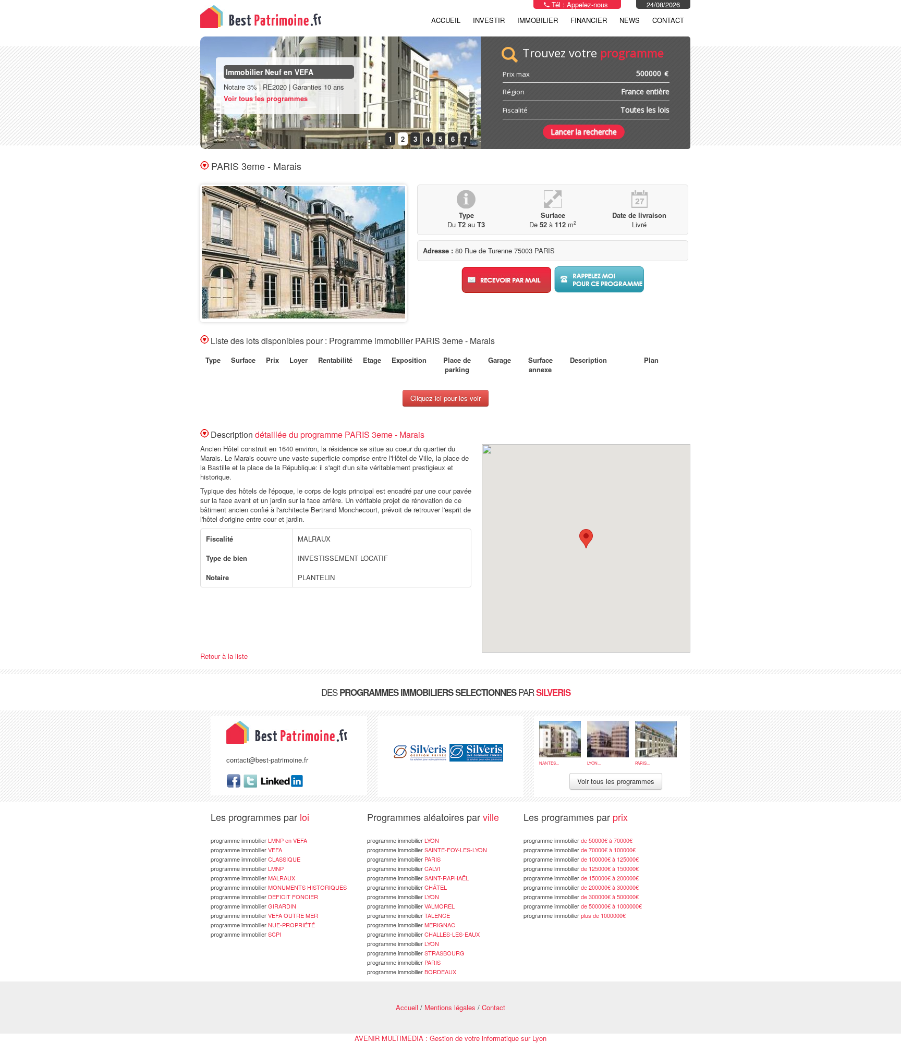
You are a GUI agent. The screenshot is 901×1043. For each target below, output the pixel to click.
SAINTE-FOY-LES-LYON (427, 849)
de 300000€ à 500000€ (581, 896)
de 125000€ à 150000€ (581, 868)
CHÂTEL (407, 887)
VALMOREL (411, 906)
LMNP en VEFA (259, 840)
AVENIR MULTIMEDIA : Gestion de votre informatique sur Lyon (450, 1038)
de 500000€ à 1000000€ (582, 906)
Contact (668, 20)
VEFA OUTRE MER (264, 915)
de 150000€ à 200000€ (581, 878)
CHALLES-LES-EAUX (423, 934)
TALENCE (408, 915)
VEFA (246, 849)
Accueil (445, 20)
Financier (588, 20)
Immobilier (537, 20)
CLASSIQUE (255, 859)
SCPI (246, 934)
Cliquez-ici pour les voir (445, 398)
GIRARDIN (253, 906)
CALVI (403, 868)
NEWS (629, 20)
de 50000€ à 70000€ (577, 840)
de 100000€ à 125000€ (581, 859)
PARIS (404, 859)
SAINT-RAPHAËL (418, 878)
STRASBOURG (416, 953)
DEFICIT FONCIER (264, 896)
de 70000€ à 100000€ (579, 849)
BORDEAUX (411, 971)
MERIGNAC (411, 925)
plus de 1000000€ (574, 915)
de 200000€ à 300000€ (581, 887)
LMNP (247, 868)
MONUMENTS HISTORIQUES (279, 887)
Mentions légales (450, 1007)
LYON (403, 840)
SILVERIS (553, 692)
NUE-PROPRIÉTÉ (263, 925)
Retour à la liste (224, 656)
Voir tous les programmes (266, 98)
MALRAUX (253, 878)
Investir (489, 20)
